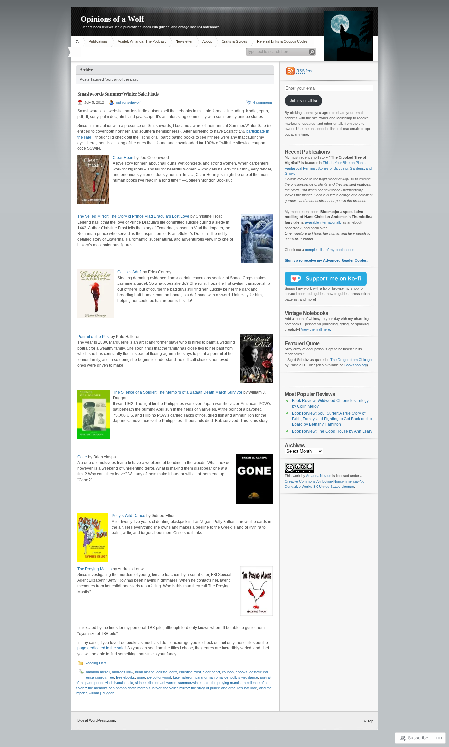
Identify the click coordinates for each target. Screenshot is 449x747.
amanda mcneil (98, 672)
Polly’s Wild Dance (128, 515)
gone (141, 677)
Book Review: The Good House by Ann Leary (332, 431)
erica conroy (96, 677)
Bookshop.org (355, 365)
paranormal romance (211, 677)
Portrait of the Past (93, 336)
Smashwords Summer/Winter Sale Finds (117, 94)
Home (78, 41)
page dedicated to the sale (101, 648)
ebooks (242, 672)
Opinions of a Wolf (112, 19)
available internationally (323, 222)
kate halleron (183, 677)
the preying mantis (226, 683)
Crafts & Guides (234, 41)
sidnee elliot (144, 683)
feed (305, 71)
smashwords (165, 683)
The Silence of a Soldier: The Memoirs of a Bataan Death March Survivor (177, 392)
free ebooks (125, 677)
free (111, 677)
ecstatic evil (258, 672)
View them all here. (316, 329)
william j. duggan (101, 693)
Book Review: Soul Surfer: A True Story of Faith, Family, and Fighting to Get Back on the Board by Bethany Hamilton (332, 418)
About (207, 41)
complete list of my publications (329, 250)
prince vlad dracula (109, 683)
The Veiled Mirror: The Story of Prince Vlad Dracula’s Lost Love (133, 216)
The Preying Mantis (94, 569)
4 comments (263, 102)
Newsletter (184, 41)
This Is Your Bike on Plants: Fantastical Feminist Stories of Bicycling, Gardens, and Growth (328, 168)
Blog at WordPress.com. (96, 720)
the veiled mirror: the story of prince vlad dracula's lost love (210, 688)
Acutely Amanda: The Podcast (142, 41)
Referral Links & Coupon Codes (282, 41)
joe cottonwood (159, 677)
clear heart (211, 672)
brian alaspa (144, 672)
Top (370, 721)
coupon (228, 672)
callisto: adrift (166, 672)
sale (130, 683)
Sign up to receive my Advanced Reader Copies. (326, 260)
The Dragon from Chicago (351, 360)
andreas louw (122, 672)
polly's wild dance (244, 677)
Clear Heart (123, 157)
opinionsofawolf (128, 102)
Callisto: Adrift (129, 272)
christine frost (190, 672)
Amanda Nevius (318, 476)
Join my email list (303, 100)
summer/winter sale (193, 683)
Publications (98, 41)
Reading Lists (95, 663)
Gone (82, 457)
